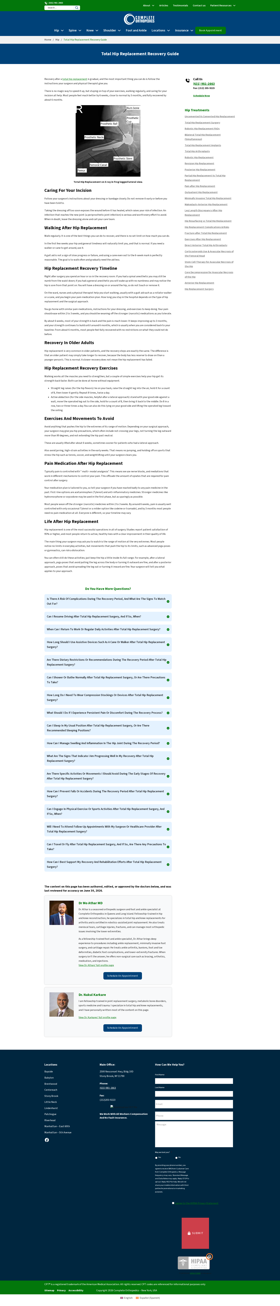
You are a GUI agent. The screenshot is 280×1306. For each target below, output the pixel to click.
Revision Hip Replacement (199, 163)
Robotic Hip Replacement (199, 157)
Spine (73, 30)
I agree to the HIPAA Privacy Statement (196, 1203)
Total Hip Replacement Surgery (202, 122)
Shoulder (109, 30)
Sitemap (49, 1290)
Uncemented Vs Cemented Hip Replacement (210, 116)
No (179, 1157)
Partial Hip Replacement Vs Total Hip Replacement (205, 178)
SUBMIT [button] (195, 1233)
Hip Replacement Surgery (199, 289)
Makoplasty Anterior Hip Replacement (206, 204)
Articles (163, 5)
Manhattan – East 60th (57, 1126)
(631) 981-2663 (204, 83)
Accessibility (76, 1290)
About (146, 5)
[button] (108, 601)
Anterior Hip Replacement (199, 283)
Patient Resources (220, 5)
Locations (158, 30)
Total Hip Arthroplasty (197, 151)
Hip (56, 30)
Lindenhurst (51, 1108)
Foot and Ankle (136, 30)
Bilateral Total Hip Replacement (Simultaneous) (203, 137)
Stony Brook (51, 1096)
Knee (90, 30)
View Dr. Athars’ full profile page (96, 965)
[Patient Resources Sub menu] (234, 5)
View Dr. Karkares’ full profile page (97, 1017)
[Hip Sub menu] (62, 30)
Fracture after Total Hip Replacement (206, 233)
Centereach (50, 1090)
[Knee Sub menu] (97, 30)
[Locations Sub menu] (168, 30)
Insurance (182, 30)
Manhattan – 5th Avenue (57, 1132)
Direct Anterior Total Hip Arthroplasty (206, 245)
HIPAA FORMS (195, 1273)
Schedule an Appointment (122, 976)
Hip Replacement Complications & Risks (207, 227)
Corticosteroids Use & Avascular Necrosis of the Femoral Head (209, 254)
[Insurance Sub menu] (191, 30)
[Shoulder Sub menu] (119, 30)
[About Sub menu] (153, 5)
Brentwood (50, 1084)
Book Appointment (210, 30)
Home (47, 39)
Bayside (48, 1071)
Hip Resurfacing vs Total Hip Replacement (208, 221)
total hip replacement (74, 79)
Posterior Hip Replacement (200, 169)
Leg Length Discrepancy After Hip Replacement (203, 213)
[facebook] (46, 1140)
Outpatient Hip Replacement (201, 192)
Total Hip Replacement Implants (203, 145)
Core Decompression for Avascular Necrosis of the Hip (209, 275)
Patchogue (50, 1114)
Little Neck (50, 1102)
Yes (159, 1157)
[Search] (77, 8)
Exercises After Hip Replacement (203, 239)
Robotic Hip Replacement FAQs (202, 128)
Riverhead (49, 1120)
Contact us (199, 5)
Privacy (61, 1290)
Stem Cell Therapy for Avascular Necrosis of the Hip (209, 264)
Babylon (49, 1078)
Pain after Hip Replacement (200, 186)
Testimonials (180, 5)
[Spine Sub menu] (80, 30)
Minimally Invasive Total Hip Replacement (208, 198)
